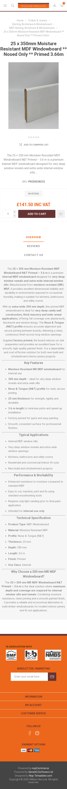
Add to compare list (36, 145)
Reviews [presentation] (33, 246)
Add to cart (37, 213)
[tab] (33, 237)
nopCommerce (40, 768)
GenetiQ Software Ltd (40, 772)
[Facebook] (30, 733)
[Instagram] (37, 733)
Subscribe (52, 676)
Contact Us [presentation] (33, 255)
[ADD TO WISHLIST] (61, 214)
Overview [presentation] (33, 237)
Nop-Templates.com (40, 775)
